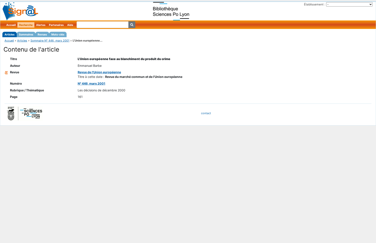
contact (206, 113)
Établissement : (314, 4)
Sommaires (26, 34)
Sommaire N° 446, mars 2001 (49, 40)
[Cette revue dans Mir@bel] (6, 72)
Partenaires (56, 25)
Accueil (11, 25)
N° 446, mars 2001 (91, 83)
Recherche (26, 25)
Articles (10, 34)
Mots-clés (57, 34)
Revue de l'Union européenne (99, 72)
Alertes (40, 25)
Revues (42, 34)
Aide (70, 25)
